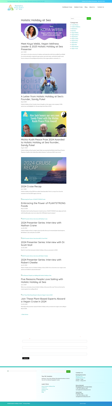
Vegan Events (74, 40)
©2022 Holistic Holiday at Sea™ (14, 403)
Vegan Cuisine (74, 38)
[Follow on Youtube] (94, 403)
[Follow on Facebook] (88, 403)
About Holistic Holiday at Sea (48, 386)
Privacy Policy (26, 403)
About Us (92, 7)
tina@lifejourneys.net (80, 377)
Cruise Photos (74, 24)
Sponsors (44, 390)
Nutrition (73, 30)
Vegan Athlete (74, 32)
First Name (25, 345)
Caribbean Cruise (67, 7)
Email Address (26, 339)
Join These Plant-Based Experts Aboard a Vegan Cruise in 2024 (43, 300)
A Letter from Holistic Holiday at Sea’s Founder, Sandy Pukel (42, 98)
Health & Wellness (75, 26)
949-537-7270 (101, 1)
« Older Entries (24, 314)
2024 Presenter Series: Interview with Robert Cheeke (41, 261)
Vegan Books (74, 36)
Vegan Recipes (74, 46)
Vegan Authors (75, 34)
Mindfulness (74, 28)
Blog (86, 7)
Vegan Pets (74, 44)
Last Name (24, 351)
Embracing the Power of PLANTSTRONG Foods (43, 204)
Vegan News (74, 42)
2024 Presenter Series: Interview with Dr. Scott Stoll (43, 243)
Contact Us (101, 7)
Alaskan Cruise (78, 7)
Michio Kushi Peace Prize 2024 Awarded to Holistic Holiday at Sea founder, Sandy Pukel (42, 142)
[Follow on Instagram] (91, 403)
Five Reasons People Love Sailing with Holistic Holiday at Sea (42, 280)
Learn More (45, 384)
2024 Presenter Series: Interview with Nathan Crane (41, 224)
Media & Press (45, 389)
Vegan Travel (74, 48)
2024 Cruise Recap (31, 186)
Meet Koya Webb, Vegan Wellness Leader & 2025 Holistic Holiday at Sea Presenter (42, 46)
